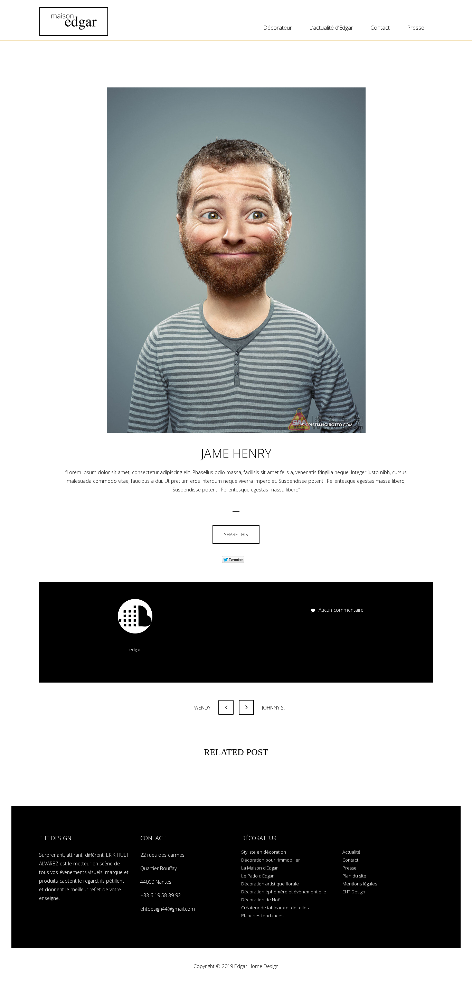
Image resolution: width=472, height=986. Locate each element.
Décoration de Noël (261, 899)
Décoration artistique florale (270, 884)
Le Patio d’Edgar (257, 876)
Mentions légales (359, 884)
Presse (415, 27)
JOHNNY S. (273, 707)
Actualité (351, 852)
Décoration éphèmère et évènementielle (283, 892)
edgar (135, 649)
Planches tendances (262, 915)
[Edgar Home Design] (73, 21)
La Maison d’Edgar (259, 868)
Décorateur (277, 27)
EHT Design (353, 892)
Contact (380, 27)
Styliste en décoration (263, 852)
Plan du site (354, 876)
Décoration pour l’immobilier (270, 860)
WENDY (203, 707)
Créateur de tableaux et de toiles (275, 907)
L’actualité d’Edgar (331, 27)
